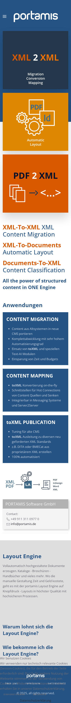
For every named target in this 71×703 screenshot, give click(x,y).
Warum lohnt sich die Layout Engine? (28, 629)
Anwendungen (23, 305)
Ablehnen (40, 694)
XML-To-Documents (32, 245)
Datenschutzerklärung (35, 700)
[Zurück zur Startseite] (35, 16)
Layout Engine (22, 556)
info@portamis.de (23, 524)
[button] (4, 16)
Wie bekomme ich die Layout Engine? (28, 650)
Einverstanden (14, 694)
